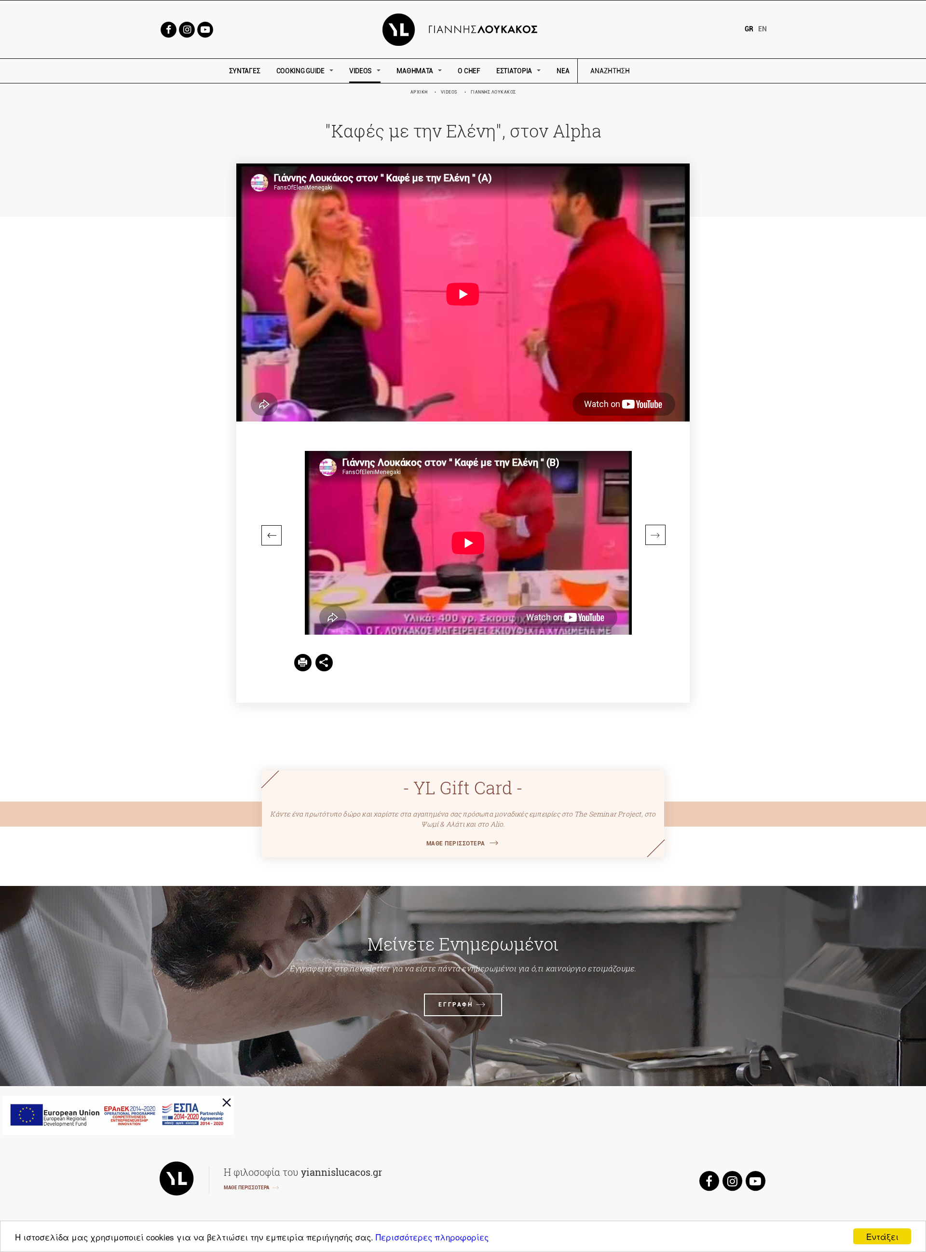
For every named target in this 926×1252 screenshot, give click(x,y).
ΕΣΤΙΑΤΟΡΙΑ (514, 71)
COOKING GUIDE (300, 71)
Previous (271, 535)
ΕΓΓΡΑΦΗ (455, 1004)
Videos (449, 92)
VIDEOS (360, 71)
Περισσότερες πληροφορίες (432, 1237)
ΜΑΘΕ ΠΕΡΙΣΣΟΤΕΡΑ (455, 843)
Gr (749, 29)
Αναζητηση (679, 71)
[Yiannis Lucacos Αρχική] (463, 28)
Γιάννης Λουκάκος (493, 92)
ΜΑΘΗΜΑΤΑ (414, 71)
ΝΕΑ (563, 71)
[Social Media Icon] (168, 28)
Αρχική (419, 92)
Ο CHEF (469, 71)
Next (655, 535)
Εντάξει (882, 1236)
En (762, 29)
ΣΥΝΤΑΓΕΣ (244, 71)
